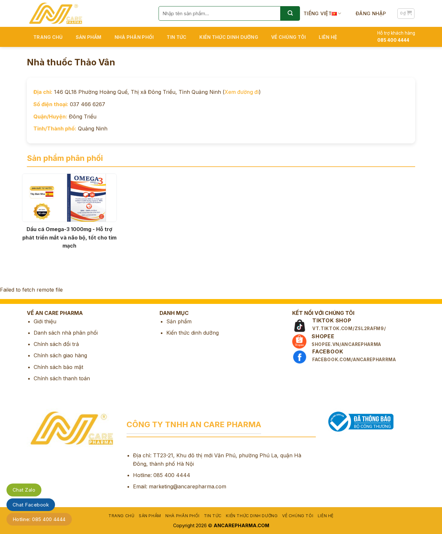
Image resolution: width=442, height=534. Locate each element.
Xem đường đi (242, 92)
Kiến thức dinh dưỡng (228, 37)
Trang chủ (48, 37)
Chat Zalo (24, 490)
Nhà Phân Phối (134, 37)
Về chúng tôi (288, 37)
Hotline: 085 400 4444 (39, 519)
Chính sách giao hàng (60, 355)
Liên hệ (328, 37)
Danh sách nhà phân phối (66, 332)
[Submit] (290, 13)
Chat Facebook (31, 505)
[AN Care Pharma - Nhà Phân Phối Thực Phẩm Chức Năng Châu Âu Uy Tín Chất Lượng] (88, 13)
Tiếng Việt (318, 13)
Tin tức (176, 37)
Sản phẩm (89, 37)
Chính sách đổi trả (56, 344)
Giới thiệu (45, 321)
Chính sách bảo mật (58, 367)
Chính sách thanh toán (62, 378)
